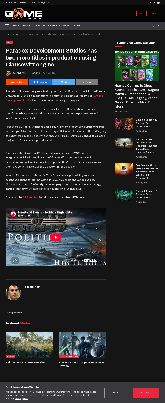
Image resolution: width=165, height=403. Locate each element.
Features (40, 25)
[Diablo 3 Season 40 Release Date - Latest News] (124, 124)
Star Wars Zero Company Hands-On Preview (81, 364)
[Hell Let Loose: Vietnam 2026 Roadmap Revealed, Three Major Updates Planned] (124, 144)
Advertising (11, 2)
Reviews (27, 25)
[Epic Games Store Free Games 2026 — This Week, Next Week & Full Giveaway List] (124, 169)
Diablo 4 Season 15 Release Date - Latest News (146, 194)
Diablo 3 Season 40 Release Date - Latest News (146, 123)
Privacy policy (21, 398)
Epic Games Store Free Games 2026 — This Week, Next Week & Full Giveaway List (147, 171)
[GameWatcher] (23, 13)
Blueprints (54, 25)
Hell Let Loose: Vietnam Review (25, 362)
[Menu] (7, 25)
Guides (77, 25)
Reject (117, 392)
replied (73, 162)
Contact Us (23, 2)
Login (154, 13)
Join (141, 13)
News (16, 25)
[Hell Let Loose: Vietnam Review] (29, 345)
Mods (66, 25)
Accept (146, 392)
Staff (33, 2)
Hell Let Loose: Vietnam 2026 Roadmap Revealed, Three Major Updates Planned (147, 145)
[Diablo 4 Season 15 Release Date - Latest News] (124, 195)
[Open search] (158, 26)
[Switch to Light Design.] (153, 25)
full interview (31, 197)
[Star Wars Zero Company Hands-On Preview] (82, 345)
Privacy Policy (43, 2)
